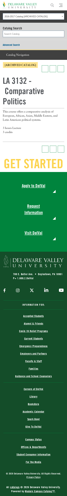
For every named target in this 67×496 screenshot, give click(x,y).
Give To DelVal (33, 426)
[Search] (52, 5)
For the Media (33, 462)
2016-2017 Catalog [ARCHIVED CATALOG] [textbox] (26, 16)
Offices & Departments (33, 447)
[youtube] (60, 290)
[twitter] (31, 291)
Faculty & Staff (33, 361)
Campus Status (33, 439)
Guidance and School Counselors (33, 376)
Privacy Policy (33, 477)
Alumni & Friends (33, 323)
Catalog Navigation (17, 55)
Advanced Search (11, 45)
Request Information (33, 209)
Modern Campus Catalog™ (40, 491)
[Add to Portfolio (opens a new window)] (45, 68)
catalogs (15, 487)
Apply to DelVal (33, 185)
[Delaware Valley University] (20, 4)
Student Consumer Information (33, 454)
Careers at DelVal (33, 389)
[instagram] (17, 291)
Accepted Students (33, 316)
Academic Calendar (33, 411)
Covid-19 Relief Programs (33, 331)
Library (33, 396)
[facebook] (5, 291)
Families (33, 368)
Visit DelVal (33, 232)
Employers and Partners (33, 353)
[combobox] (33, 16)
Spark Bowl (33, 419)
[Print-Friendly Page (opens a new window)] (53, 68)
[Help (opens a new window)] (61, 68)
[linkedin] (46, 290)
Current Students (33, 338)
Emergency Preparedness (33, 346)
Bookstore (33, 404)
